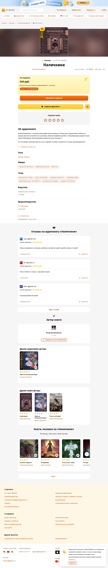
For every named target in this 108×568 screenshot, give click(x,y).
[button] (87, 454)
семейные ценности (57, 177)
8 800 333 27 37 (24, 552)
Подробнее (72, 559)
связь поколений (41, 177)
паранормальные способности (29, 181)
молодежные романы (50, 181)
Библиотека (76, 10)
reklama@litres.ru (9, 561)
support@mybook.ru (39, 552)
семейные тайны (72, 177)
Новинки (53, 16)
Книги (8, 16)
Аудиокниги (20, 16)
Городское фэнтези (26, 167)
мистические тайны (25, 177)
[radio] (45, 120)
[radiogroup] (54, 120)
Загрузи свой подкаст (96, 16)
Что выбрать (61, 10)
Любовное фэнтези (42, 167)
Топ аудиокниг (79, 16)
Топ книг (65, 16)
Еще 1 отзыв (54, 310)
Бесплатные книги (37, 16)
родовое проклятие (68, 181)
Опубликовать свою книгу (27, 219)
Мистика (55, 167)
